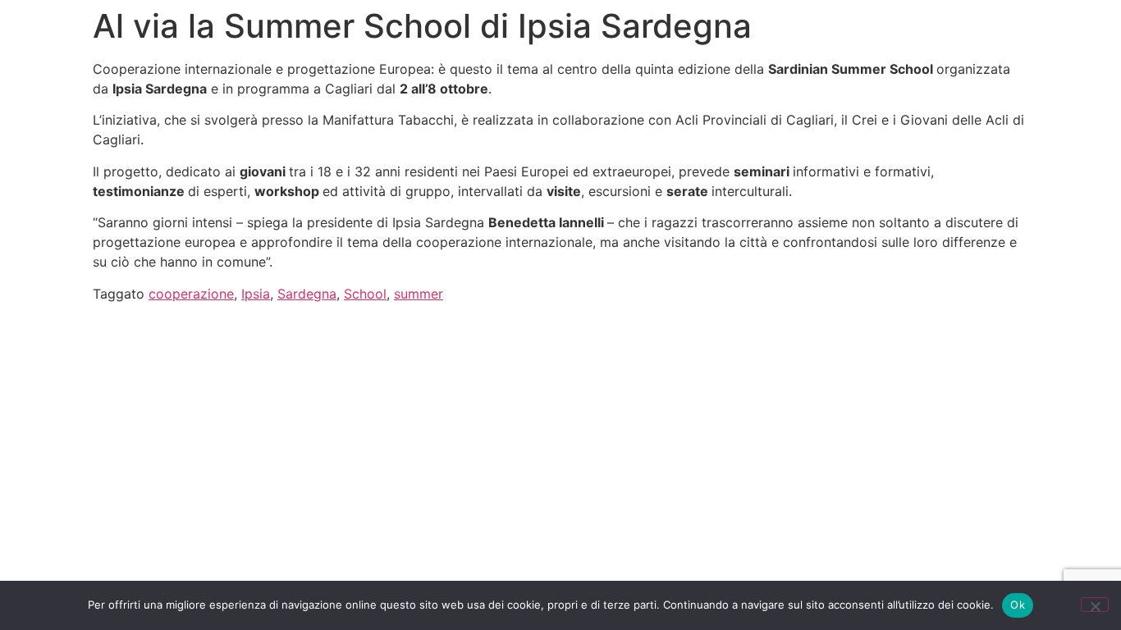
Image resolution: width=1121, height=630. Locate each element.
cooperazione (191, 293)
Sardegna (306, 293)
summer (418, 293)
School (365, 293)
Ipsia (255, 293)
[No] (1095, 604)
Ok (1017, 604)
